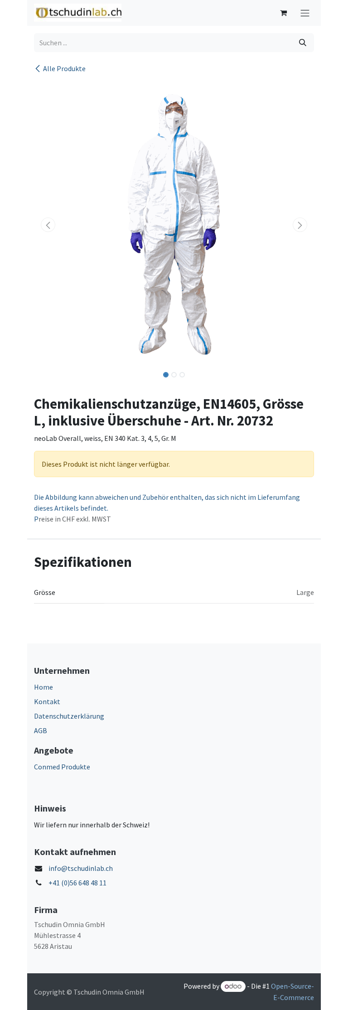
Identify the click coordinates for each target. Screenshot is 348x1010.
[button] (48, 224)
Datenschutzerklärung (69, 715)
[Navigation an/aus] (305, 13)
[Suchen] (302, 42)
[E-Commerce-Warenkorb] (283, 13)
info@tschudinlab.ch (80, 868)
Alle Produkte (64, 68)
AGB (40, 730)
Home (43, 686)
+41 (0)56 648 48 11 (77, 882)
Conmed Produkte (62, 766)
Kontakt (47, 701)
